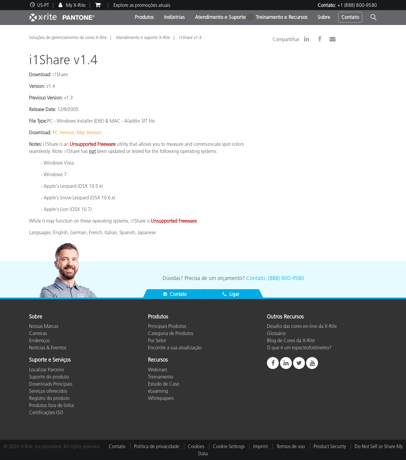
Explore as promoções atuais (142, 5)
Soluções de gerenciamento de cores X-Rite (68, 37)
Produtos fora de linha (51, 405)
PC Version (63, 132)
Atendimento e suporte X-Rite (143, 37)
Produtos (144, 17)
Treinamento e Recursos (282, 17)
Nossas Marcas (43, 326)
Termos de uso (290, 446)
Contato (350, 17)
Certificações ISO (46, 412)
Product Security (330, 446)
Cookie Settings (229, 446)
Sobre (324, 17)
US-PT (43, 5)
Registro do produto (49, 398)
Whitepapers (161, 398)
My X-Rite (75, 5)
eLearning (158, 391)
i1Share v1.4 (190, 37)
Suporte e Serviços (50, 360)
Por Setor (157, 340)
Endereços (39, 340)
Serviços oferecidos (48, 391)
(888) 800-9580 (286, 278)
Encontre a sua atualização (175, 348)
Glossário (276, 333)
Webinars (157, 370)
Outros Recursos (285, 317)
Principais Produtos (167, 326)
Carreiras (38, 333)
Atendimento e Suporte (220, 17)
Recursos (158, 360)
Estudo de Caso (163, 384)
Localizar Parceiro (46, 370)
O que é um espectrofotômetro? (299, 348)
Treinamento (160, 377)
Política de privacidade (156, 446)
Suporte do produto (49, 377)
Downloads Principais (50, 384)
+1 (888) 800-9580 (357, 5)
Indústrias (174, 17)
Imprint (260, 446)
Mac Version (89, 132)
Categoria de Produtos (170, 333)
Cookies (196, 446)
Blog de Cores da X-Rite (291, 340)
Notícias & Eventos (47, 348)
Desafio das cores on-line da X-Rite (302, 326)
